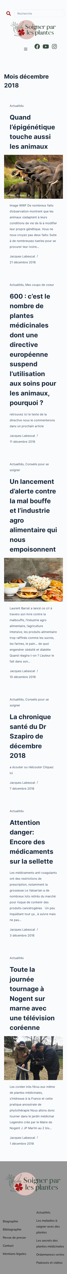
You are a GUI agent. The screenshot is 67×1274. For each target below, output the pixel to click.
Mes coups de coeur (39, 285)
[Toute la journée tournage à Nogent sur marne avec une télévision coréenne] (33, 1058)
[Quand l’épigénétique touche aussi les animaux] (33, 177)
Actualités (17, 106)
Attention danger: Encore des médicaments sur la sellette (31, 842)
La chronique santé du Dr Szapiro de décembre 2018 (30, 736)
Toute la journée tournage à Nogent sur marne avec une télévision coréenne (32, 998)
